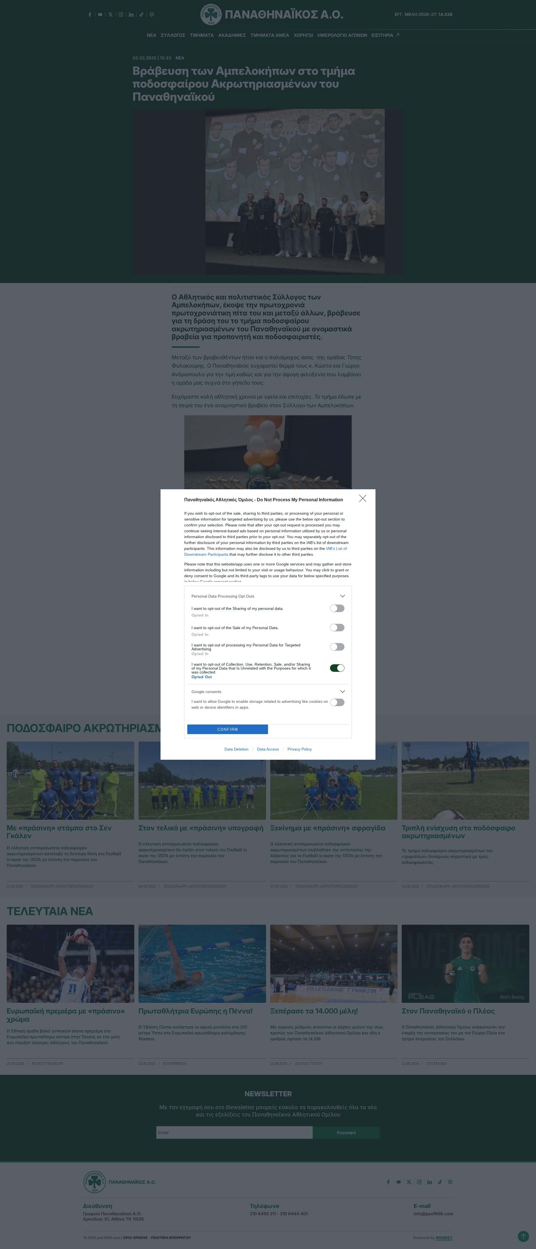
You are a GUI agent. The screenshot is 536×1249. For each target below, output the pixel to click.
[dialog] (268, 624)
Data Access (268, 749)
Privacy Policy (300, 749)
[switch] (337, 608)
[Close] (364, 500)
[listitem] (268, 596)
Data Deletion (236, 749)
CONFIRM (227, 729)
